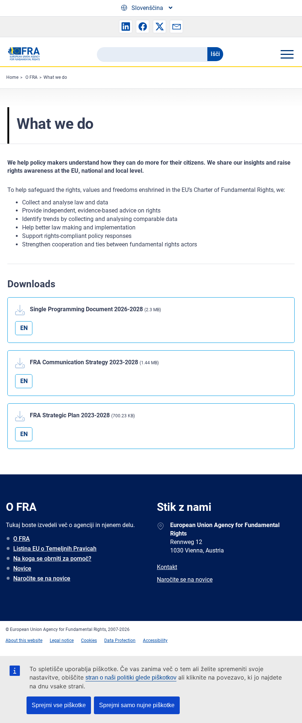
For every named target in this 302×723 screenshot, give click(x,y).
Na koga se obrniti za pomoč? (52, 558)
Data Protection (120, 640)
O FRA (31, 77)
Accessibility (155, 640)
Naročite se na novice (41, 578)
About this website (24, 640)
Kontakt (167, 567)
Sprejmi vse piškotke (59, 705)
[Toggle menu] (287, 54)
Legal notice (62, 640)
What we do (55, 77)
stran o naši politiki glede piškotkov (130, 677)
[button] (125, 26)
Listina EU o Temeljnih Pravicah (54, 548)
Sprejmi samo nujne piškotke (137, 705)
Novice (22, 568)
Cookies (89, 640)
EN (24, 327)
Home (12, 77)
